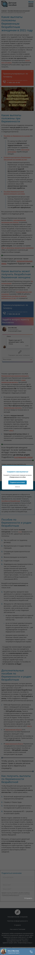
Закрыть (17, 486)
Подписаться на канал (17, 482)
